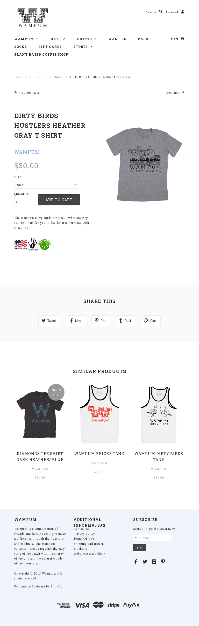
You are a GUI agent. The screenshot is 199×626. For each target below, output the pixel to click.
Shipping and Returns (89, 543)
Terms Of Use (84, 538)
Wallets (117, 39)
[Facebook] (136, 561)
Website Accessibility (89, 553)
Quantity (21, 193)
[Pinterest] (163, 561)
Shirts (85, 39)
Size (18, 176)
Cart (175, 38)
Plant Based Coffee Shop (41, 54)
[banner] (32, 18)
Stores (81, 46)
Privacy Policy (84, 533)
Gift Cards (50, 46)
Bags (143, 39)
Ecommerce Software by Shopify (38, 586)
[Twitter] (145, 561)
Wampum (24, 39)
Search (151, 12)
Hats (56, 39)
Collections (38, 77)
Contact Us (82, 528)
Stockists (80, 548)
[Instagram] (154, 561)
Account (171, 12)
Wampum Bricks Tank (99, 453)
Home (19, 77)
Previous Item (28, 92)
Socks (20, 46)
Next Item (173, 92)
